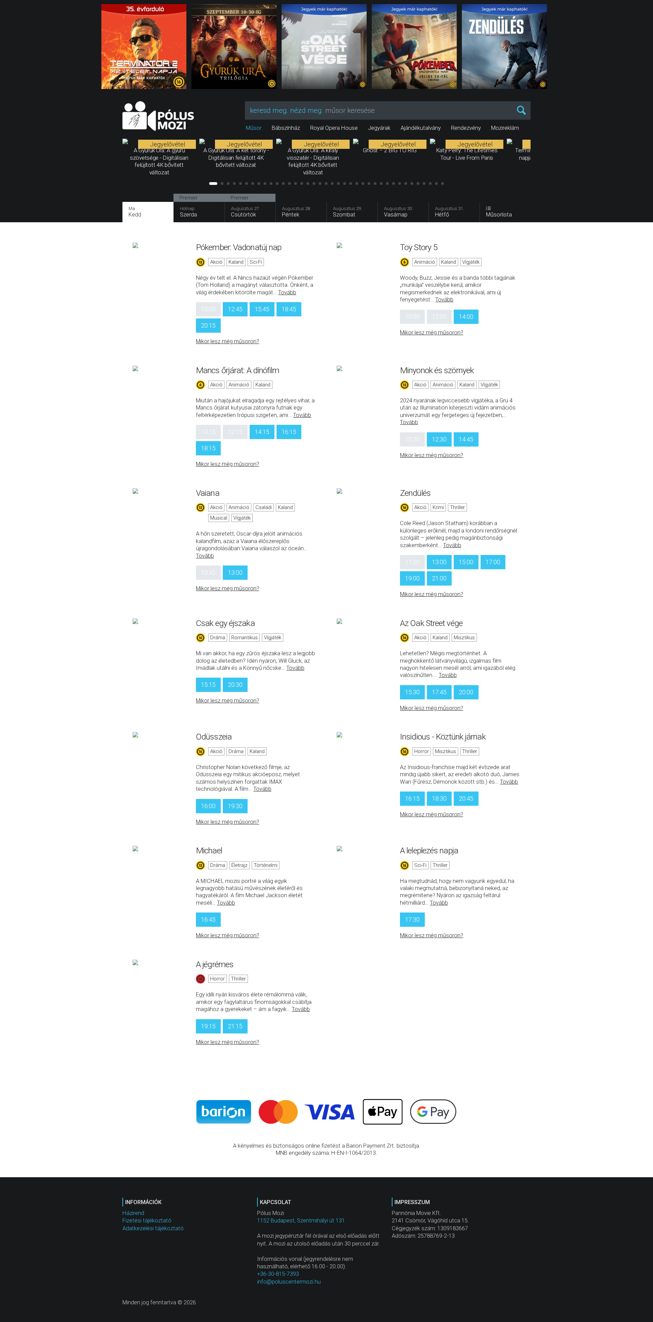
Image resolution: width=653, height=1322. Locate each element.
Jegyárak (379, 128)
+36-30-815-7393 (278, 1274)
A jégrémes (214, 964)
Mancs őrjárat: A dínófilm (238, 370)
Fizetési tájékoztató (146, 1220)
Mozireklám (505, 128)
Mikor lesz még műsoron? (227, 341)
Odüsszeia (214, 737)
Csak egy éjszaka (225, 623)
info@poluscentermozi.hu (289, 1281)
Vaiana (207, 493)
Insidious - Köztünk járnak (443, 737)
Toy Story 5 (418, 247)
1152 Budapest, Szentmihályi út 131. (301, 1220)
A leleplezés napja (429, 850)
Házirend (133, 1213)
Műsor (254, 128)
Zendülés (415, 493)
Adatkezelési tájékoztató (153, 1228)
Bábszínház (286, 128)
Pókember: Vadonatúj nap (238, 247)
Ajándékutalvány (421, 128)
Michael (209, 850)
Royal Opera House (334, 128)
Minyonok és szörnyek (437, 370)
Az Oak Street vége (431, 623)
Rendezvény (466, 128)
